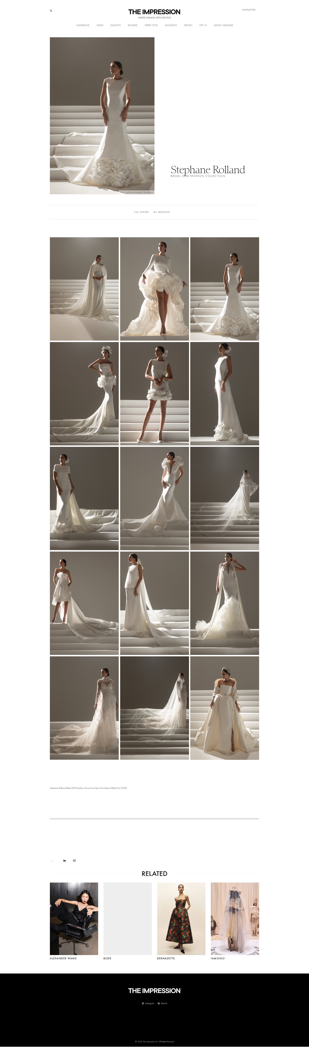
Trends (188, 25)
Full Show (141, 212)
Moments (171, 25)
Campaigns (82, 25)
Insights (116, 25)
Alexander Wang (63, 958)
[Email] (74, 860)
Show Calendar (223, 25)
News (100, 25)
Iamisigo (218, 958)
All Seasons (161, 212)
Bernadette (166, 958)
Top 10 (203, 25)
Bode (107, 958)
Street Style (151, 25)
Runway (133, 25)
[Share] (64, 860)
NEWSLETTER (249, 9)
